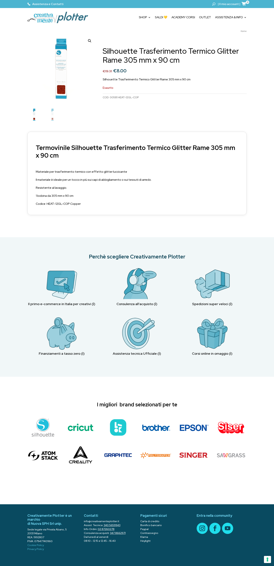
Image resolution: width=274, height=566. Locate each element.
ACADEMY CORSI (183, 17)
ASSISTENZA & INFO (229, 17)
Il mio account (229, 4)
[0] (244, 4)
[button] (89, 40)
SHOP (143, 17)
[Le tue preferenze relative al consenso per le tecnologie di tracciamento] (267, 559)
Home (244, 31)
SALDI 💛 (161, 17)
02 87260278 (106, 529)
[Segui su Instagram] (202, 528)
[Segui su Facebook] (215, 528)
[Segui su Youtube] (227, 528)
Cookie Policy (35, 545)
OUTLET (205, 17)
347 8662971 (118, 533)
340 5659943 (112, 525)
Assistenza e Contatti (48, 4)
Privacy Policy (35, 549)
